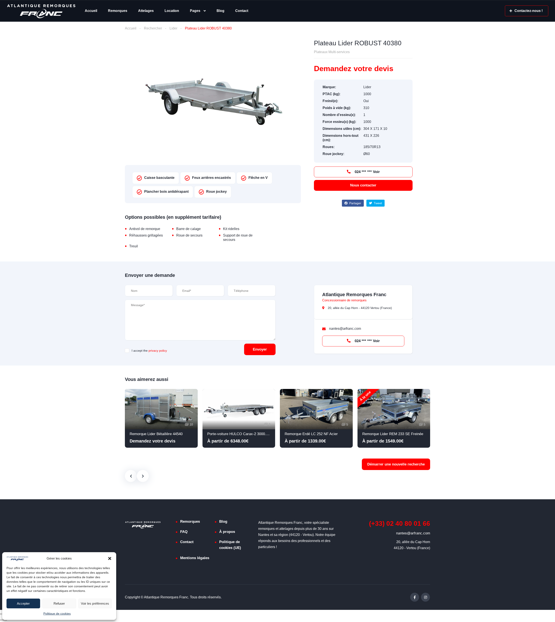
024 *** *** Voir (367, 172)
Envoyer (260, 349)
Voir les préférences (95, 603)
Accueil (91, 11)
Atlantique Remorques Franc (354, 294)
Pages (195, 11)
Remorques (117, 11)
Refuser (59, 603)
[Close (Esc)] (1, 614)
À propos (227, 532)
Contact (241, 11)
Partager (354, 203)
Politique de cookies (57, 613)
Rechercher (153, 28)
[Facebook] (414, 597)
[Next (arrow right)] (5, 620)
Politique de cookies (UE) (230, 545)
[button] (110, 558)
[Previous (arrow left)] (1, 620)
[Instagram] (425, 597)
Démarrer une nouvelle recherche (396, 464)
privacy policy (158, 350)
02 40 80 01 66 (399, 523)
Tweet (377, 203)
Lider (173, 28)
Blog (220, 11)
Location (172, 11)
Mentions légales (194, 558)
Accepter (23, 603)
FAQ (184, 532)
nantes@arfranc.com (413, 533)
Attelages (146, 11)
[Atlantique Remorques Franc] (41, 11)
